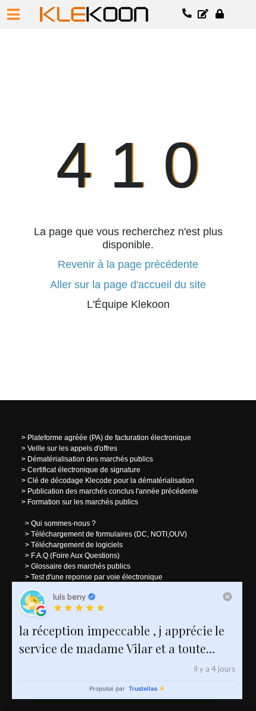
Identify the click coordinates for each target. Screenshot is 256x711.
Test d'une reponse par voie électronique (97, 577)
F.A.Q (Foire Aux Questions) (75, 555)
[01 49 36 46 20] (187, 14)
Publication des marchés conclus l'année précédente (112, 491)
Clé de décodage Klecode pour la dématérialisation (110, 480)
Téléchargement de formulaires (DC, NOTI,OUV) (109, 534)
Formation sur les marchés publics (82, 502)
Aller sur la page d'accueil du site (128, 285)
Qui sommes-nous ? (63, 523)
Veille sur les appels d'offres (72, 448)
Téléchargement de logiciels (77, 545)
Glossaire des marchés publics (80, 566)
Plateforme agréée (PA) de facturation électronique (109, 438)
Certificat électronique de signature (84, 470)
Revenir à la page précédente (128, 264)
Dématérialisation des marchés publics (90, 459)
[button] (13, 14)
